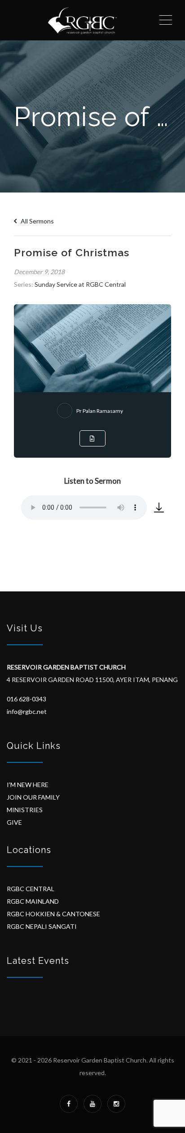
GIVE (14, 822)
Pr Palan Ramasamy (99, 410)
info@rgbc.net (27, 711)
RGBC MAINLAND (33, 901)
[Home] (82, 20)
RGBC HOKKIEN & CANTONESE (53, 914)
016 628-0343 (26, 699)
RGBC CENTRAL (30, 888)
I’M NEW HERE (27, 784)
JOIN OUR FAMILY (33, 797)
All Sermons (36, 221)
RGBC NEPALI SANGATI (42, 926)
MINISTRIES (25, 810)
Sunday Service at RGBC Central (80, 284)
